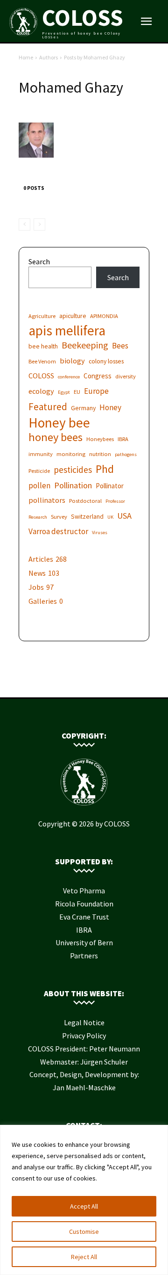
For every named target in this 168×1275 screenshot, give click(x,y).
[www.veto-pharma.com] (84, 683)
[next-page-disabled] (39, 224)
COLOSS (41, 375)
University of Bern (84, 942)
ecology (41, 391)
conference (69, 377)
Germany (83, 408)
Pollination (73, 485)
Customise (84, 1231)
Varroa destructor (58, 531)
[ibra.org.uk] (112, 683)
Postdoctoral (85, 500)
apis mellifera (66, 330)
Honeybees (100, 438)
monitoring (70, 453)
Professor (115, 501)
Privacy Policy (84, 1035)
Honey (110, 408)
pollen (39, 486)
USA (124, 516)
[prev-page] (24, 224)
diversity (125, 376)
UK (110, 517)
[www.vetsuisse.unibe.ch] (98, 683)
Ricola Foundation (84, 903)
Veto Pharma (84, 890)
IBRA (123, 438)
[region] (84, 1200)
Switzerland (87, 516)
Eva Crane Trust (84, 916)
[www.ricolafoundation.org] (56, 683)
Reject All (84, 1257)
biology (72, 360)
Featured (47, 407)
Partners (84, 955)
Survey (59, 516)
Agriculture (42, 315)
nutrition (100, 453)
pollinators (46, 500)
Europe (96, 391)
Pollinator (110, 485)
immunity (40, 453)
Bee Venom (42, 361)
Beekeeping (85, 345)
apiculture (72, 316)
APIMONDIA (104, 315)
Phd (105, 469)
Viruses (99, 532)
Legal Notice (84, 1022)
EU (77, 391)
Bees (120, 346)
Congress (98, 375)
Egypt (64, 392)
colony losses (106, 361)
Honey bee (59, 422)
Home (26, 57)
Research (37, 517)
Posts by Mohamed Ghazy (94, 57)
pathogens (126, 454)
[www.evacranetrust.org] (70, 683)
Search (39, 261)
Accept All (84, 1206)
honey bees (55, 437)
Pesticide (39, 470)
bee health (43, 346)
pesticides (73, 470)
